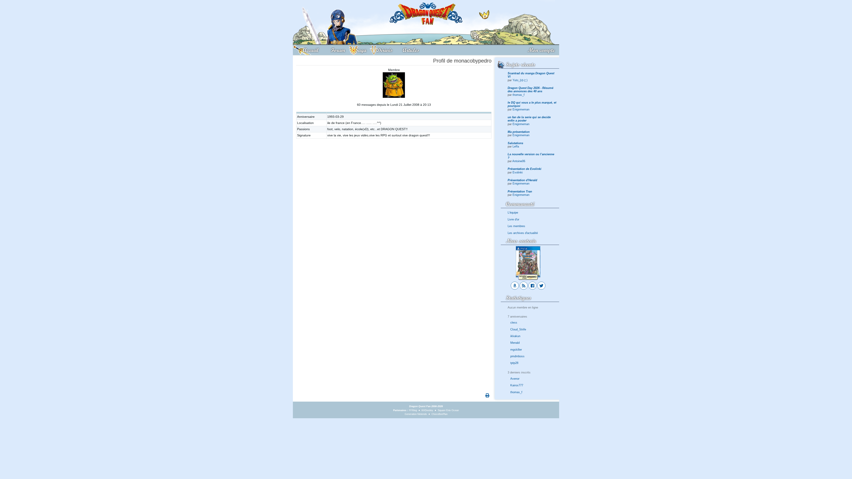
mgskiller (516, 349)
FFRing (413, 410)
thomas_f (519, 94)
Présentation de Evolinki (524, 169)
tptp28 (514, 363)
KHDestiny (427, 410)
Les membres (516, 226)
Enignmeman (521, 109)
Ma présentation (519, 131)
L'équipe (513, 212)
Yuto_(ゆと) (520, 80)
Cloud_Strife (518, 329)
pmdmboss (517, 356)
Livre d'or (513, 219)
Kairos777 (516, 385)
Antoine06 (518, 161)
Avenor (514, 378)
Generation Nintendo (416, 414)
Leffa (516, 146)
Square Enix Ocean (448, 410)
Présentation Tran (520, 191)
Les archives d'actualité (523, 233)
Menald (515, 342)
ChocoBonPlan (440, 414)
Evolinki (518, 172)
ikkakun (515, 336)
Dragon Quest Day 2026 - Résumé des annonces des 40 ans (530, 89)
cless (513, 322)
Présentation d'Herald (522, 180)
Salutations (515, 143)
